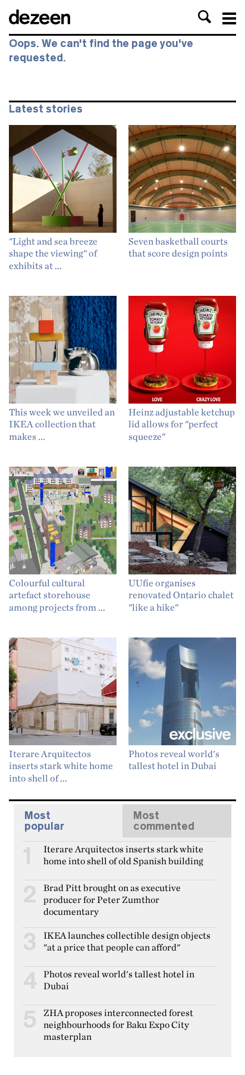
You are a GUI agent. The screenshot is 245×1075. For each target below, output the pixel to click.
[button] (204, 16)
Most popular (44, 821)
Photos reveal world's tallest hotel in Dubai (118, 979)
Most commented (163, 821)
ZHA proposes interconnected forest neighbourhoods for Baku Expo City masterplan (118, 1018)
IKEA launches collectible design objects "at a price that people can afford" (127, 940)
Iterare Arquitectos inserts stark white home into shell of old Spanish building (123, 854)
